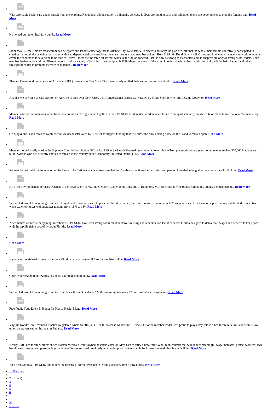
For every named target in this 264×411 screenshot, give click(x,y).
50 (10, 402)
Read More (63, 34)
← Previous (16, 371)
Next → (14, 406)
